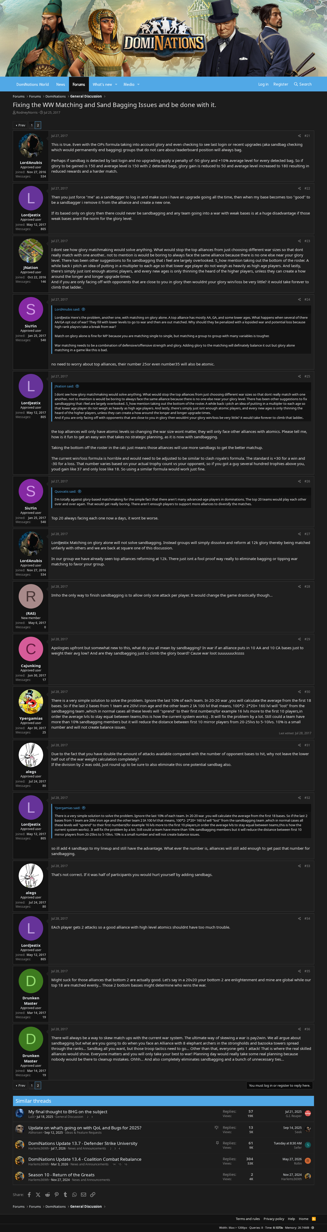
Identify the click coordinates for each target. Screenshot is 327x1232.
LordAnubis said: (67, 309)
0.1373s (278, 1227)
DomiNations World (33, 84)
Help (291, 1218)
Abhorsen (35, 1132)
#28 (307, 586)
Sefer (298, 1147)
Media (129, 84)
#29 (307, 639)
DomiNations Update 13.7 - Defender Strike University (82, 1143)
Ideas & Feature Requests (83, 1132)
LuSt (31, 1117)
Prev (21, 125)
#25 (307, 376)
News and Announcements (87, 1148)
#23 (307, 241)
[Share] (299, 136)
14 (113, 1164)
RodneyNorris (27, 112)
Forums (79, 84)
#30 (307, 692)
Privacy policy (274, 1218)
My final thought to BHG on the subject (67, 1112)
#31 (307, 745)
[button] (116, 84)
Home (303, 1218)
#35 (307, 971)
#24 (307, 299)
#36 (307, 1029)
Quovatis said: (65, 491)
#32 (307, 798)
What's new (102, 84)
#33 (307, 866)
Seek (298, 1132)
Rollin (298, 1163)
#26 (307, 481)
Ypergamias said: (67, 807)
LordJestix (62, 317)
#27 (307, 534)
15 (119, 1164)
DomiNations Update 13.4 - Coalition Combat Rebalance (85, 1159)
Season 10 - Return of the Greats (61, 1175)
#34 (307, 918)
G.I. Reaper (294, 1116)
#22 (307, 188)
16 (125, 1164)
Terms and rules (248, 1218)
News (60, 84)
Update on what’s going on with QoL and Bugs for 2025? (84, 1128)
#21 (307, 136)
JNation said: (64, 386)
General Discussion (69, 1117)
